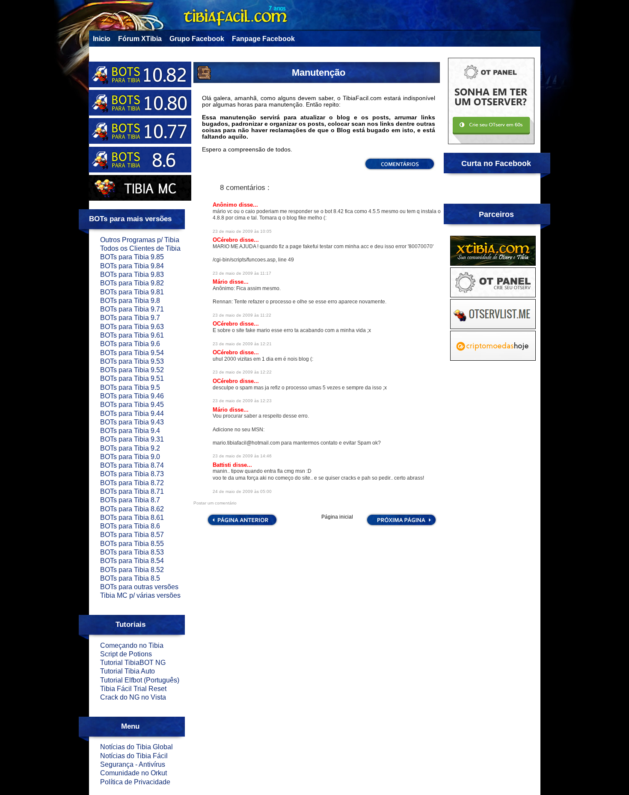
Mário (221, 282)
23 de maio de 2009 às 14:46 (242, 456)
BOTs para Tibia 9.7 (130, 317)
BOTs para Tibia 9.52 (132, 370)
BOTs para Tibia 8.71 (132, 491)
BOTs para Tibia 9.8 (130, 300)
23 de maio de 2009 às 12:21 (242, 343)
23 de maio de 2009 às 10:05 (242, 231)
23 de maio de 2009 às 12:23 (242, 400)
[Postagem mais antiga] (401, 525)
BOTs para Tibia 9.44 (132, 413)
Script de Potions (126, 654)
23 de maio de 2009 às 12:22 (242, 372)
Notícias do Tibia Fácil (134, 755)
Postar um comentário (215, 503)
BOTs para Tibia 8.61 (132, 517)
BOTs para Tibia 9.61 (132, 335)
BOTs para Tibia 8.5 (130, 578)
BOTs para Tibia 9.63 (132, 326)
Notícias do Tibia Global (136, 747)
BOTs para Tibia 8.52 (132, 569)
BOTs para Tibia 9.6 (130, 343)
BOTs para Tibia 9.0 (130, 456)
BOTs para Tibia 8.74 (132, 465)
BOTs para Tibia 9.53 (132, 361)
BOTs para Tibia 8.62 (132, 509)
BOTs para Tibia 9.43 (132, 422)
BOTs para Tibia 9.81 (132, 292)
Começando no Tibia (131, 645)
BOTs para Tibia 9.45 (132, 404)
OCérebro (226, 240)
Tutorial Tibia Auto (127, 671)
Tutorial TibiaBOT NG (133, 662)
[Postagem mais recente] (241, 525)
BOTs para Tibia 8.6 (130, 526)
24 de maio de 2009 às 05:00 (242, 491)
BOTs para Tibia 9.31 (132, 439)
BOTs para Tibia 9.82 (132, 283)
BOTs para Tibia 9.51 (132, 378)
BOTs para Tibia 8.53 (132, 552)
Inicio (101, 38)
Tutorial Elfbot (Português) (139, 680)
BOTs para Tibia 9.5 (130, 387)
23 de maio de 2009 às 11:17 (242, 273)
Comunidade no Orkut (133, 773)
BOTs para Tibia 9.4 (130, 430)
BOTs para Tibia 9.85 (132, 257)
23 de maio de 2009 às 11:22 (242, 315)
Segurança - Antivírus (132, 764)
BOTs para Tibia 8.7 (130, 500)
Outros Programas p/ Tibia (139, 239)
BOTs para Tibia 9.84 (132, 266)
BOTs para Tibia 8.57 (132, 534)
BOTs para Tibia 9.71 (132, 309)
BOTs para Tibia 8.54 (132, 560)
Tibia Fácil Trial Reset (133, 688)
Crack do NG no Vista (133, 697)
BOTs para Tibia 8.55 (132, 543)
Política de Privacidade (135, 782)
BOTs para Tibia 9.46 (132, 396)
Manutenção (318, 72)
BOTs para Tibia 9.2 (130, 448)
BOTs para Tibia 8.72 (132, 482)
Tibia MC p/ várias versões (140, 595)
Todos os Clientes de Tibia (140, 248)
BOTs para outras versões (139, 586)
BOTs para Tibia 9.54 (132, 352)
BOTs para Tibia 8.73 (132, 474)
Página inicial (337, 517)
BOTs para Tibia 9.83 (132, 274)
